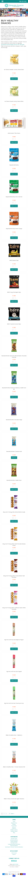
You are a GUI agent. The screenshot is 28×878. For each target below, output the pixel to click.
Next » (12, 813)
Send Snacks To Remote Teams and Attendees (14, 847)
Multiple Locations (14, 829)
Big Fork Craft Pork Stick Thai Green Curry (14, 703)
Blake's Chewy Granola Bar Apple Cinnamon (14, 798)
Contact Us (14, 828)
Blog (14, 832)
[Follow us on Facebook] (12, 861)
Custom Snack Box (14, 841)
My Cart (14, 854)
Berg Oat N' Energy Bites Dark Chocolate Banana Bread (14, 544)
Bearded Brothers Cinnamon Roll (14, 451)
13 (9, 813)
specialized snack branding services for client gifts (12, 44)
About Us (14, 827)
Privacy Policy (14, 825)
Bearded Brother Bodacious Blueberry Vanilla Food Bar (14, 388)
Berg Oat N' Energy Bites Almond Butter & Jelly (14, 512)
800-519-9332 (15, 864)
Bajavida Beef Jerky (14, 165)
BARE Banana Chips (14, 260)
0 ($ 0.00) (23, 1)
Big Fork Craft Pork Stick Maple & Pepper (14, 639)
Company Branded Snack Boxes (14, 844)
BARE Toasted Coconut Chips (14, 324)
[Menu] (2, 1)
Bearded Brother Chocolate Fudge (14, 419)
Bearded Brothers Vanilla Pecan (14, 480)
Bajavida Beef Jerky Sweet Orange (14, 228)
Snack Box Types (14, 838)
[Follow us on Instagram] (16, 861)
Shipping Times (14, 823)
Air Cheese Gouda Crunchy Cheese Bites (14, 101)
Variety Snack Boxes (14, 840)
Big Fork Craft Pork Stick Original (14, 671)
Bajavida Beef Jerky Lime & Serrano (14, 196)
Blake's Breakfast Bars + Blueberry (14, 735)
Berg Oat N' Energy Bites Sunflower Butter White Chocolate (14, 608)
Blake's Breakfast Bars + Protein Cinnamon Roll (14, 767)
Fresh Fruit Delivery (14, 845)
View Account (14, 853)
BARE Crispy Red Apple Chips (14, 292)
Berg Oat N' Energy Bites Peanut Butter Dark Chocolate (14, 576)
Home (14, 821)
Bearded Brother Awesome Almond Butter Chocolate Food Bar (14, 356)
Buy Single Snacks (14, 842)
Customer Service (14, 831)
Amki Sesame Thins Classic (14, 133)
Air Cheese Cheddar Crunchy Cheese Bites (14, 69)
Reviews (14, 824)
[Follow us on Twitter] (14, 861)
